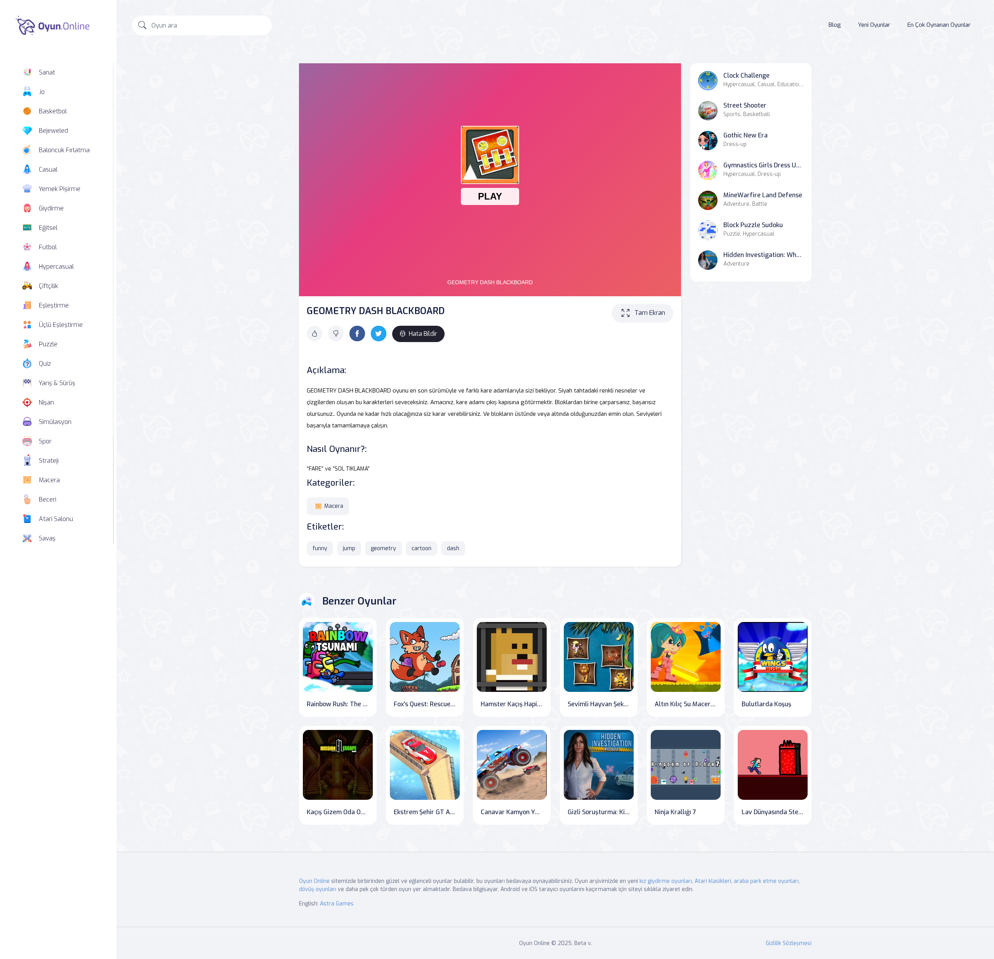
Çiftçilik (48, 286)
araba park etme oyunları (766, 881)
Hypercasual (56, 266)
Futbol (48, 247)
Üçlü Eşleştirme (61, 325)
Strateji (49, 461)
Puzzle (48, 344)
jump (349, 548)
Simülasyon (55, 422)
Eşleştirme (54, 305)
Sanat (47, 72)
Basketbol (53, 111)
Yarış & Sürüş (57, 383)
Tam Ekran (649, 313)
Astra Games (337, 903)
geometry (383, 548)
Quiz (45, 364)
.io (42, 92)
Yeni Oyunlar (874, 25)
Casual (48, 169)
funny (320, 548)
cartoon (421, 548)
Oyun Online (314, 881)
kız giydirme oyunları (665, 881)
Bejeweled (53, 131)
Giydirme (51, 208)
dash (453, 548)
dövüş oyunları (317, 889)
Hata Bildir (423, 334)
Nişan (46, 402)
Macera (49, 480)
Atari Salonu (56, 519)
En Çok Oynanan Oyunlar (939, 25)
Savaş (47, 538)
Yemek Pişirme (59, 189)
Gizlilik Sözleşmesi (789, 943)
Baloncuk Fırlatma (64, 150)
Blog (835, 25)
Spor (45, 441)
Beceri (47, 499)
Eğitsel (48, 228)
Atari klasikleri (713, 881)
